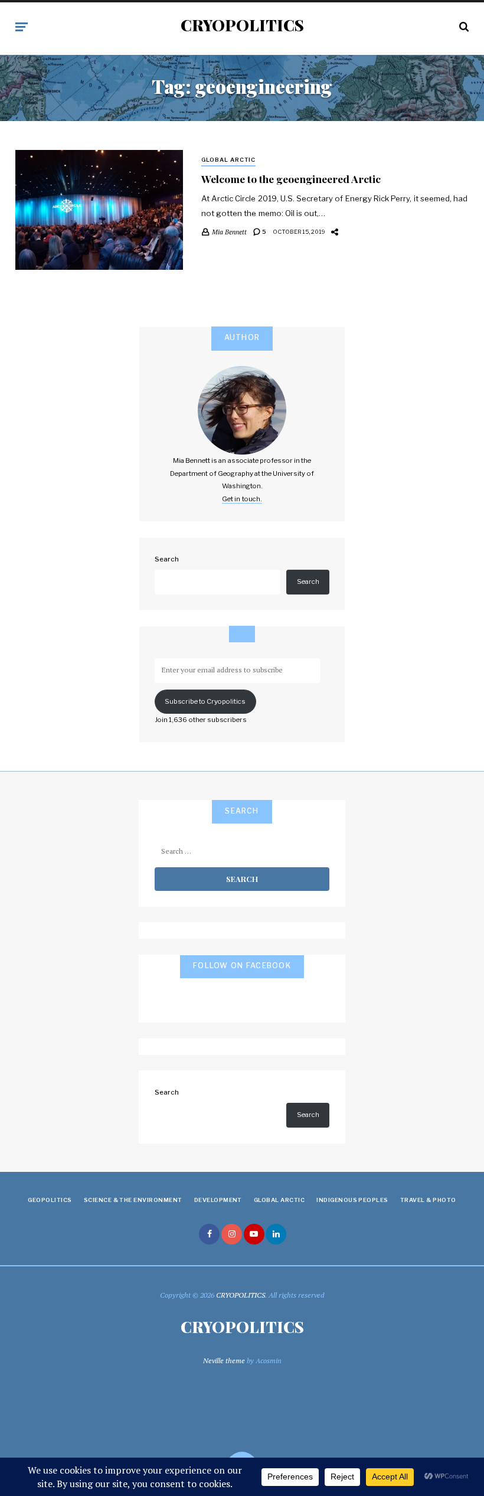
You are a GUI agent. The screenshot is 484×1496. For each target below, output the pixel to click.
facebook (209, 1234)
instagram (231, 1234)
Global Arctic (228, 159)
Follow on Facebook (242, 965)
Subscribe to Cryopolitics (205, 701)
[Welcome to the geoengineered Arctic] (99, 210)
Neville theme (224, 1360)
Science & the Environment (133, 1200)
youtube (254, 1234)
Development (218, 1200)
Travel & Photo (428, 1200)
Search (167, 559)
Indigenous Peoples (352, 1200)
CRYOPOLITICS (242, 25)
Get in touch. (241, 499)
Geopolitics (49, 1200)
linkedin (276, 1234)
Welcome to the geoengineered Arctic (291, 178)
